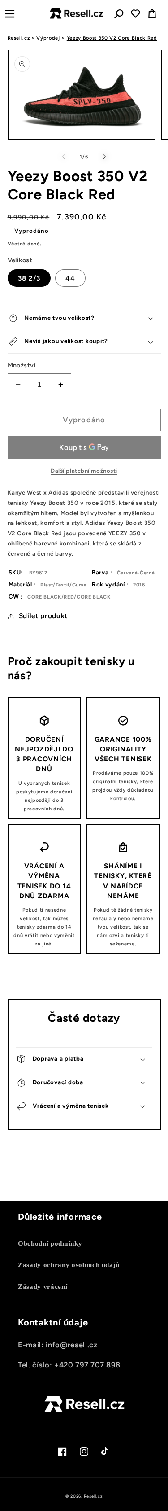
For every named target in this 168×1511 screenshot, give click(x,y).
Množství (22, 365)
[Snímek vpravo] (105, 157)
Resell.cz (19, 38)
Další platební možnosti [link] (84, 470)
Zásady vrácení (42, 1286)
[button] (9, 13)
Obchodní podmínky (50, 1243)
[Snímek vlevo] (63, 157)
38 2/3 (29, 278)
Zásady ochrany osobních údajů (69, 1264)
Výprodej (48, 38)
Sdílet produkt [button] (43, 615)
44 (70, 278)
